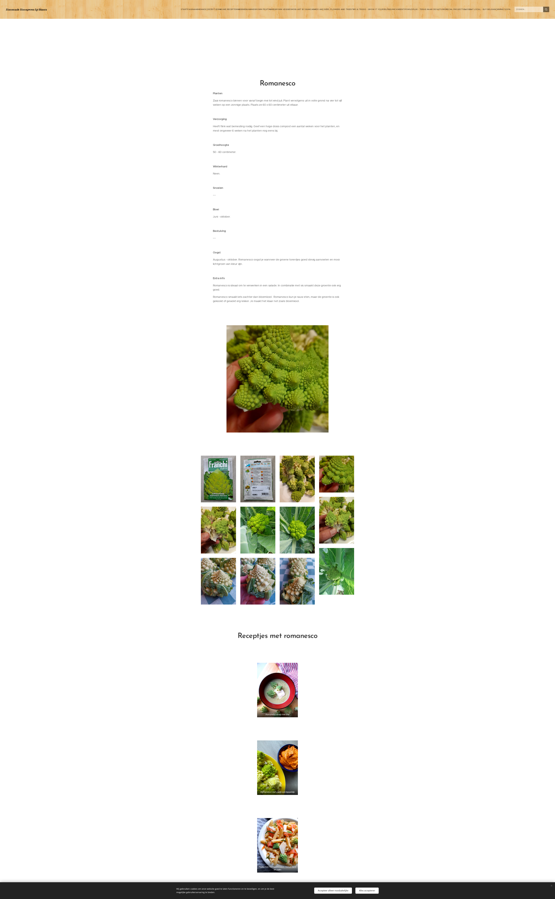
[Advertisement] (277, 40)
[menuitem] (188, 9)
